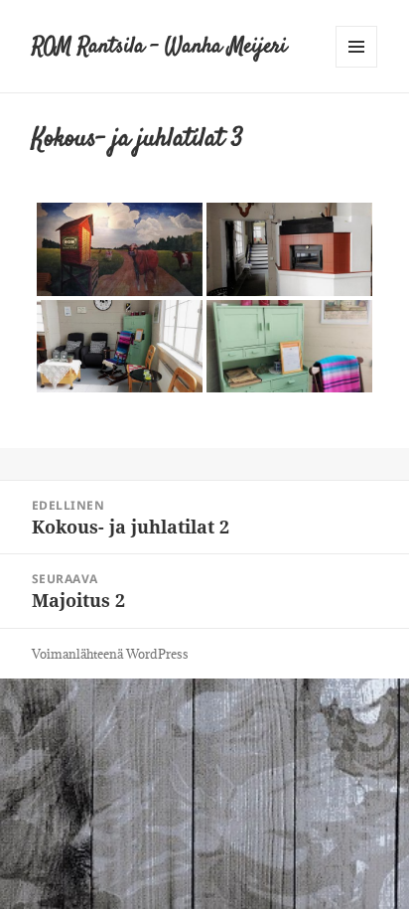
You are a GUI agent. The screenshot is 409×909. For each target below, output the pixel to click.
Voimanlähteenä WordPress (110, 654)
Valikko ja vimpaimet (357, 67)
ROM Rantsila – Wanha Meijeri (159, 47)
